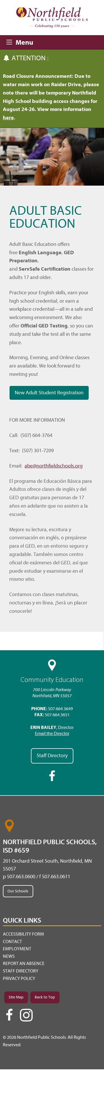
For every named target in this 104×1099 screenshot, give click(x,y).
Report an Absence (23, 963)
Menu (11, 41)
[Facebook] (52, 780)
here (8, 118)
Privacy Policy (19, 978)
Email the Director (52, 733)
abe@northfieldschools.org (54, 466)
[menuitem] (52, 934)
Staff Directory (52, 756)
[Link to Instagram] (26, 1015)
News (9, 956)
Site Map (16, 997)
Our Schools (18, 891)
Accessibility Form (23, 934)
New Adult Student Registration (49, 393)
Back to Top (45, 997)
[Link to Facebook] (9, 1017)
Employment (17, 948)
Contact (12, 941)
